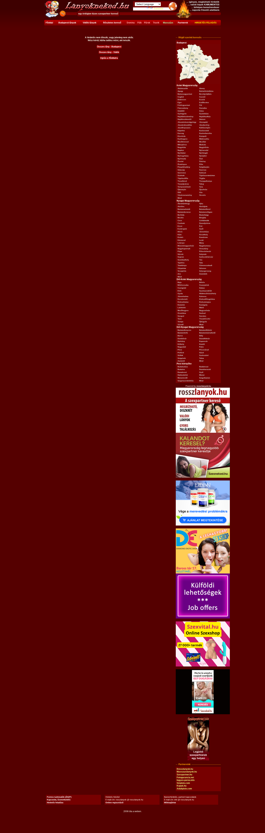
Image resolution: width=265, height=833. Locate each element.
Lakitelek (182, 308)
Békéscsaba (183, 285)
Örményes (182, 164)
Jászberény (204, 125)
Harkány (181, 341)
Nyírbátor (182, 153)
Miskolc (202, 145)
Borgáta (202, 218)
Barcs (180, 336)
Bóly (201, 336)
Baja (180, 282)
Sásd (201, 353)
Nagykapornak (184, 249)
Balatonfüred (204, 209)
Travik (156, 22)
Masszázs (168, 22)
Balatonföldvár (205, 330)
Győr (201, 229)
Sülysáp (181, 170)
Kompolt (202, 136)
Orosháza (182, 313)
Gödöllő (181, 111)
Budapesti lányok (67, 22)
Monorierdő (182, 378)
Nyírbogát (203, 153)
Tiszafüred (182, 181)
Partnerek (183, 22)
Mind (180, 198)
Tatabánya (182, 265)
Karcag (181, 133)
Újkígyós (203, 322)
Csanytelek (204, 285)
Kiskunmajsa (205, 302)
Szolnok (181, 175)
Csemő (202, 97)
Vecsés (202, 195)
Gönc (201, 111)
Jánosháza (204, 232)
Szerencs (182, 173)
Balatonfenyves (184, 330)
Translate (158, 8)
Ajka (201, 204)
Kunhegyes (182, 139)
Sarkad (202, 313)
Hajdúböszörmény (185, 117)
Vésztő (181, 324)
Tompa (180, 322)
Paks (201, 347)
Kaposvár (203, 341)
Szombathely (183, 260)
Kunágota (203, 305)
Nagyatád (182, 347)
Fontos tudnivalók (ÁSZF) (59, 797)
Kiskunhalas (183, 302)
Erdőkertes (204, 102)
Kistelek (181, 305)
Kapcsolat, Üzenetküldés (58, 800)
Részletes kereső (112, 22)
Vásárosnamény (185, 195)
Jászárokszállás (185, 125)
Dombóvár (182, 339)
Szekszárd (203, 355)
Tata (201, 263)
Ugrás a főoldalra (109, 58)
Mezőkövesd (183, 142)
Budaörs (181, 369)
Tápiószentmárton (207, 175)
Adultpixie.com (184, 788)
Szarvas (202, 170)
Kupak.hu (181, 786)
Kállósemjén (204, 128)
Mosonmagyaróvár (186, 246)
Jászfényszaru (184, 128)
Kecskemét (182, 299)
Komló (202, 344)
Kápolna (181, 131)
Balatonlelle (183, 333)
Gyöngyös (182, 114)
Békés (202, 282)
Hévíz (180, 232)
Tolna (201, 358)
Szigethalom (204, 378)
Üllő (179, 192)
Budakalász (183, 367)
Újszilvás (203, 189)
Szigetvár (182, 358)
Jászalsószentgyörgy (187, 122)
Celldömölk (204, 220)
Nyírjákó (203, 156)
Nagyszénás (204, 310)
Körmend (182, 240)
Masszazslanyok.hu (187, 771)
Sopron (181, 257)
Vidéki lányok (89, 22)
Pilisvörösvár (205, 251)
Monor (202, 375)
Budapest (182, 42)
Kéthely (181, 344)
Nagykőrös (204, 147)
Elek (180, 291)
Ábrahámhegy (184, 204)
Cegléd (181, 97)
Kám (180, 235)
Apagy (180, 91)
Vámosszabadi (205, 265)
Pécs (180, 350)
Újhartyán (182, 189)
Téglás (202, 178)
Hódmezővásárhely (207, 293)
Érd (200, 226)
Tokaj (201, 184)
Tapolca (181, 263)
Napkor (181, 150)
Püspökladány (184, 167)
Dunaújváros (204, 223)
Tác (200, 260)
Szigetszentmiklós (186, 381)
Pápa (180, 251)
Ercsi (180, 226)
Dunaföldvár (204, 339)
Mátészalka (204, 139)
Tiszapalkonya (205, 181)
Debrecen (182, 100)
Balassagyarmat (185, 94)
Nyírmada (182, 159)
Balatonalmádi (184, 209)
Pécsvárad (204, 350)
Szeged (181, 316)
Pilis (201, 164)
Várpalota (182, 268)
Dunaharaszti (205, 369)
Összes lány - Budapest (109, 46)
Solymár (203, 254)
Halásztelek (183, 375)
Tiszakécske (204, 319)
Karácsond (204, 131)
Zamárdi (181, 361)
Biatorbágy (204, 215)
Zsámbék (203, 274)
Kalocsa (202, 296)
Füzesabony (183, 108)
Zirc (179, 274)
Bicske (181, 218)
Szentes (202, 316)
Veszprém (182, 271)
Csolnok (181, 223)
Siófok (180, 355)
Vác (201, 192)
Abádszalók (183, 88)
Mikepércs (182, 145)
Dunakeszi (182, 372)
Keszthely (203, 235)
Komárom (203, 237)
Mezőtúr (202, 142)
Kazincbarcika (205, 133)
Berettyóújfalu (205, 94)
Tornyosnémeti (184, 187)
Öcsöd (180, 161)
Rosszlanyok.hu (185, 769)
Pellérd (181, 353)
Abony (202, 88)
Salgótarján (204, 167)
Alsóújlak (203, 206)
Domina (131, 22)
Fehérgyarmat (184, 105)
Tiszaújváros (183, 184)
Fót (200, 105)
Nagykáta (182, 147)
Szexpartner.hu (184, 774)
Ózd (201, 159)
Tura (201, 187)
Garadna (203, 108)
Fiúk (139, 22)
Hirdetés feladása (55, 802)
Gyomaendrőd (205, 291)
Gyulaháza (204, 114)
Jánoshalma (183, 296)
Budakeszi (203, 367)
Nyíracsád (203, 150)
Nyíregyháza (183, 156)
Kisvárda (182, 136)
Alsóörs (181, 206)
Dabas (202, 288)
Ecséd (202, 100)
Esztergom (182, 229)
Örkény (202, 161)
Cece (180, 220)
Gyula (180, 293)
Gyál (201, 372)
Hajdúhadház (205, 117)
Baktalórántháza (206, 91)
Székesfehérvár (206, 257)
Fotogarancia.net (185, 777)
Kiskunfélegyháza (207, 299)
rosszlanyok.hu (203, 386)
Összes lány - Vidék (109, 52)
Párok (147, 22)
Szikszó (202, 173)
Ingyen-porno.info (186, 780)
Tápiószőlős (183, 178)
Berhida (181, 215)
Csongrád (182, 288)
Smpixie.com (183, 783)
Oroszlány (203, 249)
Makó (201, 308)
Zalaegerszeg (205, 271)
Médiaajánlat (170, 802)
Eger (180, 102)
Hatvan (202, 119)
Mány (201, 243)
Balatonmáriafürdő (207, 333)
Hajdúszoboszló (184, 119)
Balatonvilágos (205, 212)
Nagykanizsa (205, 246)
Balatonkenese (184, 212)
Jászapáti (203, 122)
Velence (202, 268)
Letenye (181, 243)
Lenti (201, 240)
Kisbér (180, 237)
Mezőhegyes (183, 310)
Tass (180, 319)
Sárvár (181, 254)
